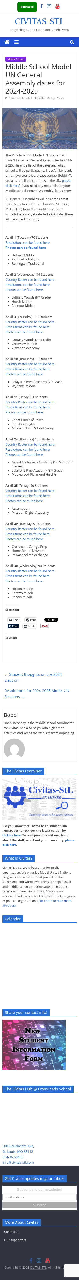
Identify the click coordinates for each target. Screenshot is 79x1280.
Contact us (11, 1232)
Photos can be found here (25, 247)
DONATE (27, 7)
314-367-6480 (12, 1157)
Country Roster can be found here (29, 279)
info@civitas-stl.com (18, 1162)
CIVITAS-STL (39, 20)
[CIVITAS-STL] (7, 42)
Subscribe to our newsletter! (39, 1189)
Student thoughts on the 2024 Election (33, 677)
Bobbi (40, 98)
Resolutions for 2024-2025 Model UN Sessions (37, 693)
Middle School (16, 59)
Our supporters (15, 1240)
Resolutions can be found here (27, 242)
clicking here (11, 835)
